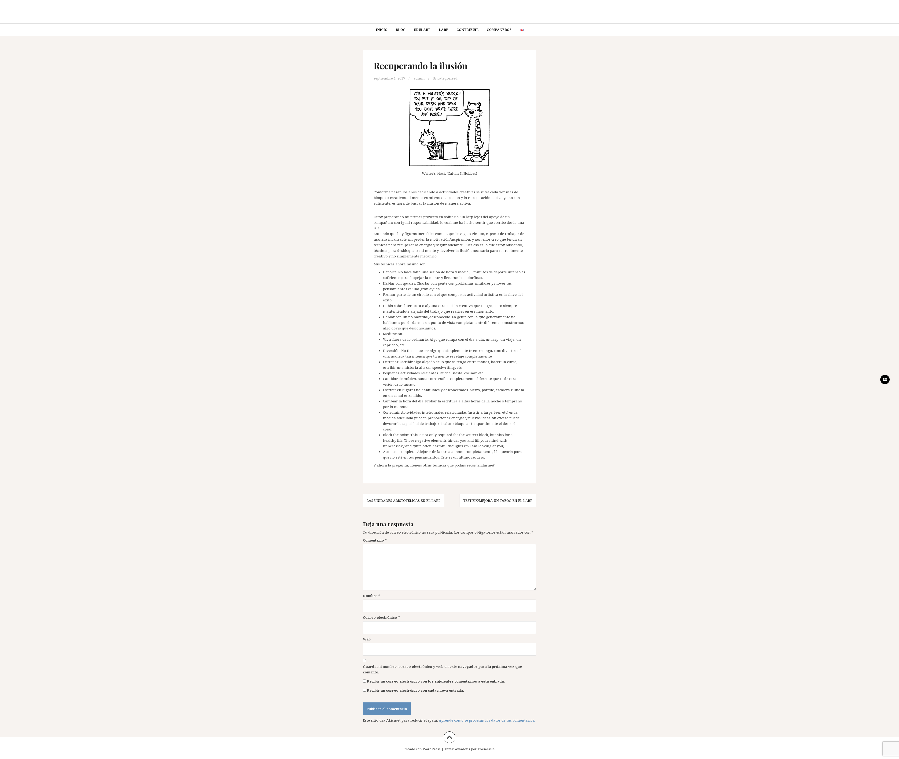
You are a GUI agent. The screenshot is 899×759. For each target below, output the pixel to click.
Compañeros (499, 29)
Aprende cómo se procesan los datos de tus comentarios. (487, 720)
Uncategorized (445, 78)
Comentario (375, 540)
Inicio (381, 29)
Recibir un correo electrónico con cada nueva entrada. (415, 690)
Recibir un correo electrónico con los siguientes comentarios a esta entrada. (436, 681)
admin (419, 78)
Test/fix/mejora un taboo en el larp (497, 500)
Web (367, 639)
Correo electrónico (381, 617)
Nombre (371, 595)
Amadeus (462, 749)
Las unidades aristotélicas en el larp (404, 500)
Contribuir (468, 29)
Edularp (422, 29)
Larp (443, 29)
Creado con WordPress (422, 749)
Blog (400, 29)
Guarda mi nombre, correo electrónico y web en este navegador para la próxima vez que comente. (442, 669)
